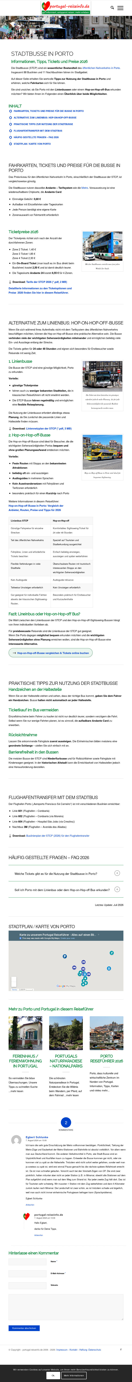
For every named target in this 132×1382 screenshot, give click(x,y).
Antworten (30, 1204)
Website (54, 1285)
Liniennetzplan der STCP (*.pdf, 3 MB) (49, 428)
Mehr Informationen (74, 1375)
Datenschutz (95, 1349)
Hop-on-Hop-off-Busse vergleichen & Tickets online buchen (53, 653)
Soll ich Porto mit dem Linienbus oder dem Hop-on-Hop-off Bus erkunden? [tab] (62, 890)
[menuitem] (110, 8)
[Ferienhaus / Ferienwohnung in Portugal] (25, 1033)
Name (54, 1261)
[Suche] (110, 8)
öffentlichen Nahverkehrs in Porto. (101, 68)
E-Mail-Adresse (58, 1273)
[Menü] (118, 8)
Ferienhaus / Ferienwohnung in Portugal (25, 1061)
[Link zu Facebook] (120, 1349)
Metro (84, 187)
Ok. (53, 1375)
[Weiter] (118, 1047)
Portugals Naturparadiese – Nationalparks (66, 1061)
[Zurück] (14, 1047)
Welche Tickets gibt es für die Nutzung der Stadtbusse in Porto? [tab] (56, 873)
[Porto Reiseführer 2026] (106, 1033)
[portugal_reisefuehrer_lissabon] (66, 8)
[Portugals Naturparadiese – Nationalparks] (66, 1033)
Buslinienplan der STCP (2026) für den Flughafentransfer (57, 835)
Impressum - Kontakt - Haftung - (72, 1349)
